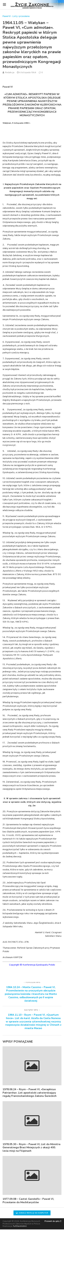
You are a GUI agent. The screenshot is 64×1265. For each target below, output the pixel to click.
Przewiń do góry (52, 1221)
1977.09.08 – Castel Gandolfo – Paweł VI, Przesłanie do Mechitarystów (28, 1200)
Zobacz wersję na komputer (33, 1213)
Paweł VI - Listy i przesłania (16, 16)
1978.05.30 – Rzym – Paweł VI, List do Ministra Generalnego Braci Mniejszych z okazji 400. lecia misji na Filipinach (31, 1148)
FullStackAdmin (20, 1226)
